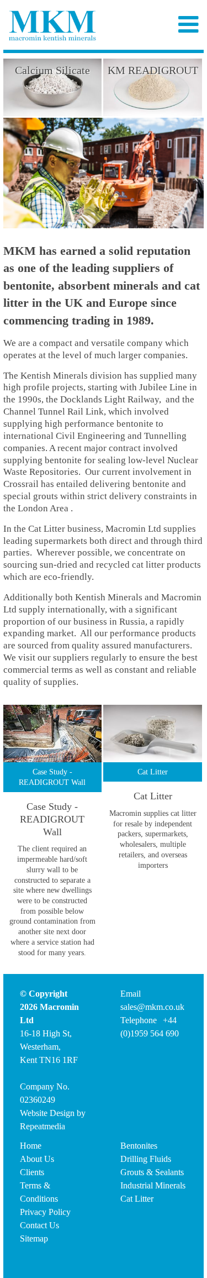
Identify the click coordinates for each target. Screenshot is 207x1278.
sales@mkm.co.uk (152, 1007)
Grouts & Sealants (152, 1172)
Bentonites (138, 1145)
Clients (32, 1172)
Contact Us (39, 1225)
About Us (37, 1159)
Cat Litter (136, 1198)
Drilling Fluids (145, 1159)
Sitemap (34, 1238)
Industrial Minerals (152, 1185)
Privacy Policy (45, 1212)
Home (30, 1145)
